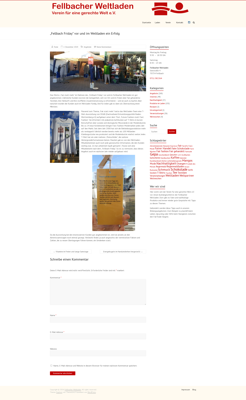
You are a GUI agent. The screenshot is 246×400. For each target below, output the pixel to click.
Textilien (182, 172)
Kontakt (179, 22)
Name (53, 315)
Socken (153, 172)
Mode (153, 163)
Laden (157, 22)
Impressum (185, 389)
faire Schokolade (180, 148)
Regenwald (161, 166)
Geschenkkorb (163, 155)
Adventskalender (156, 146)
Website (53, 349)
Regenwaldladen (175, 166)
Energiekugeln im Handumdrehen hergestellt (123, 251)
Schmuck (164, 170)
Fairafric (185, 146)
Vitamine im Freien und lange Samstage (70, 251)
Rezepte (153, 107)
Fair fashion (162, 151)
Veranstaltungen (157, 113)
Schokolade (179, 169)
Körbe (164, 161)
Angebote (87, 47)
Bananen (166, 146)
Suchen (172, 131)
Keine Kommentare (104, 47)
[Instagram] (189, 22)
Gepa (154, 154)
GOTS (179, 155)
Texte (56, 47)
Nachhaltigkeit (156, 100)
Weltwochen (155, 117)
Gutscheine (155, 157)
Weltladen (172, 175)
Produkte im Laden (157, 103)
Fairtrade (188, 151)
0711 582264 (156, 78)
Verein (168, 22)
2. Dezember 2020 (71, 47)
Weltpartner (187, 175)
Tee (175, 172)
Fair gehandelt (176, 151)
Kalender (183, 158)
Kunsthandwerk (155, 161)
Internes (153, 97)
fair (179, 145)
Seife (190, 169)
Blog (194, 389)
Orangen (181, 163)
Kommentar (55, 277)
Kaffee (175, 157)
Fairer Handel (163, 148)
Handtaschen (165, 158)
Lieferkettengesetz (174, 161)
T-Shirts (161, 172)
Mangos (187, 160)
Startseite (146, 22)
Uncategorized (156, 110)
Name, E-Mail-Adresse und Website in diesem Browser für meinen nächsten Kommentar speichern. (95, 365)
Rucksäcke (154, 170)
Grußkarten (186, 155)
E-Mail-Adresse (57, 332)
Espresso (173, 146)
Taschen (169, 173)
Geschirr (173, 154)
